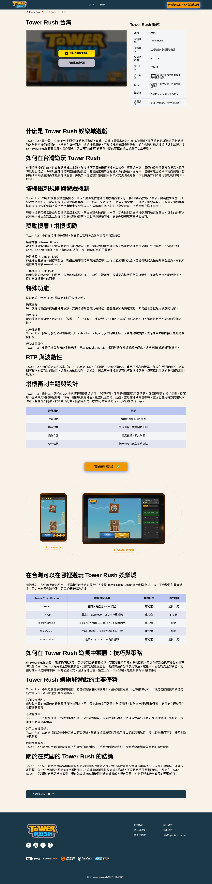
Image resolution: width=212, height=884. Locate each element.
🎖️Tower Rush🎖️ (35, 12)
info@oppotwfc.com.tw (174, 835)
